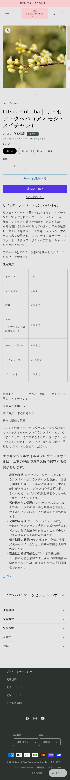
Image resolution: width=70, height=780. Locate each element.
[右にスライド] (42, 94)
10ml (25, 151)
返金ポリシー (57, 762)
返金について (14, 687)
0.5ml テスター (46, 151)
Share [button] (10, 576)
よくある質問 (14, 703)
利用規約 (12, 679)
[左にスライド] (27, 94)
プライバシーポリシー (19, 671)
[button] (7, 13)
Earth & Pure (21, 762)
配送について (14, 695)
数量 (5, 159)
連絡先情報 (37, 773)
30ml (10, 151)
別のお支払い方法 (35, 197)
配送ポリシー (55, 768)
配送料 (12, 139)
